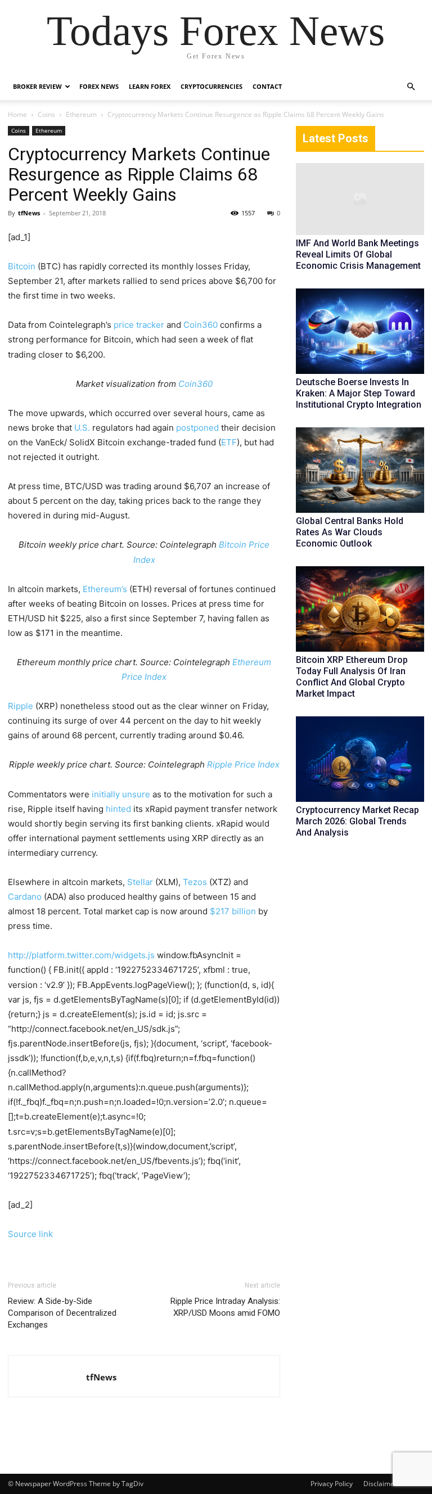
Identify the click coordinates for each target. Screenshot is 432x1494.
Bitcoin (21, 266)
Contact (267, 86)
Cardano (25, 896)
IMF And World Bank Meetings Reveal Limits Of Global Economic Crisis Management (358, 254)
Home (17, 114)
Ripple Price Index (243, 764)
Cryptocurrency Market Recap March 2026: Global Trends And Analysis (357, 821)
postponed (197, 427)
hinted (118, 809)
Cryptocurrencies (211, 86)
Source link (30, 1234)
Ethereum (81, 114)
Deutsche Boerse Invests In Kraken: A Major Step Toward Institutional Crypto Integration (358, 393)
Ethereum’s (105, 589)
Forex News (99, 86)
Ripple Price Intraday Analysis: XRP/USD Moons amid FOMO (225, 1307)
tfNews (29, 213)
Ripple (20, 706)
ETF (229, 442)
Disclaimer (380, 1483)
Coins (46, 114)
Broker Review (37, 86)
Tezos (195, 882)
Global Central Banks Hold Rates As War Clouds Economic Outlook (349, 532)
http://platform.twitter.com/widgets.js (81, 955)
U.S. (82, 427)
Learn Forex (149, 86)
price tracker (139, 324)
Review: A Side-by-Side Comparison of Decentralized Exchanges (62, 1313)
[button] (410, 87)
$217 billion (233, 911)
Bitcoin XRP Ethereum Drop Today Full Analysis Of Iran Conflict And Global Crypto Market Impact (352, 677)
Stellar (140, 882)
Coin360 (200, 324)
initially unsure (121, 794)
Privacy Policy (331, 1483)
